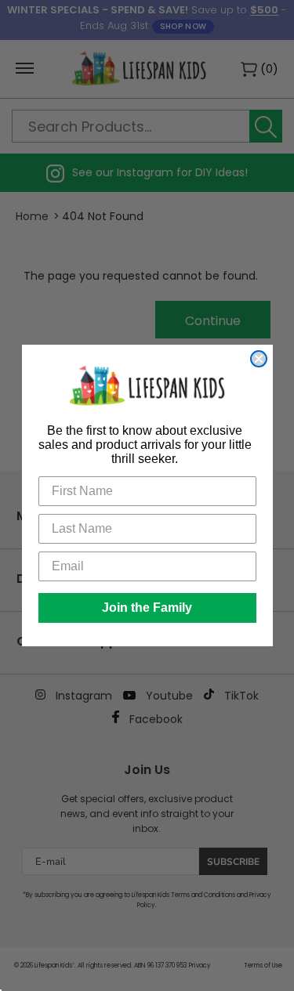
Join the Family (147, 607)
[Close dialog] (259, 359)
